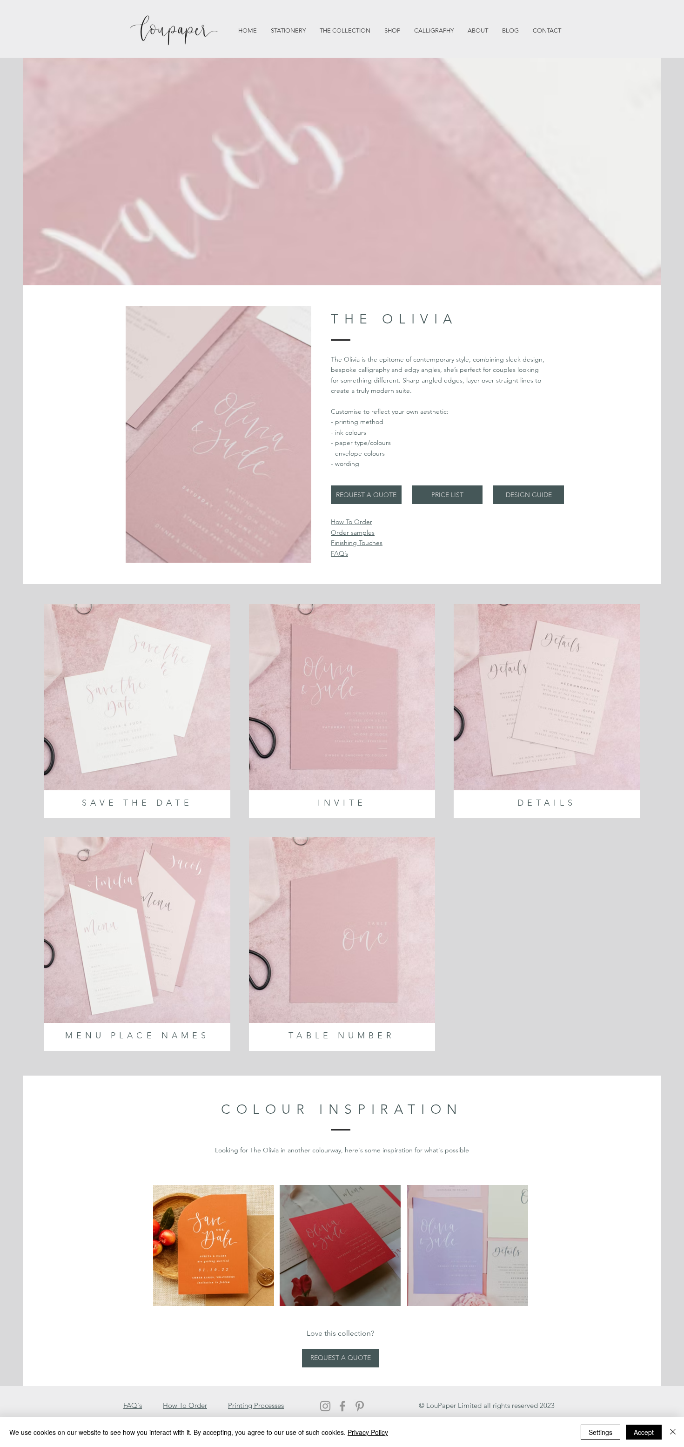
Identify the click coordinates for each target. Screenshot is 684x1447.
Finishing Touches (356, 542)
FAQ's (132, 1405)
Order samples (353, 532)
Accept (644, 1432)
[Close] (672, 1432)
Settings (600, 1432)
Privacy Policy (368, 1432)
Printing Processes (256, 1405)
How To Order (185, 1405)
